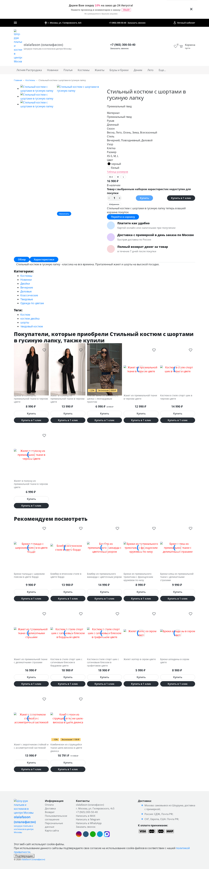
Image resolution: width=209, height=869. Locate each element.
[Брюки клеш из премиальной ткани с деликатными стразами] (177, 547)
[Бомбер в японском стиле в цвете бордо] (67, 547)
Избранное (114, 204)
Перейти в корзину (123, 216)
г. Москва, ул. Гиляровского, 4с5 (95, 808)
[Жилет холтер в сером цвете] (141, 633)
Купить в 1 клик (181, 198)
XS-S (111, 177)
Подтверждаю (24, 856)
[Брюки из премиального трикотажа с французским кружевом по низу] (141, 547)
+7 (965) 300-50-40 (117, 22)
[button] (44, 350)
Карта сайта (52, 830)
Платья (68, 70)
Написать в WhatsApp (89, 823)
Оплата (49, 804)
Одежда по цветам (32, 303)
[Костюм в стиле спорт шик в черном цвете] (177, 369)
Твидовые (26, 299)
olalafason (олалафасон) (90, 804)
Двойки (25, 283)
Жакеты (99, 70)
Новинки (52, 70)
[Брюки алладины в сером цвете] (177, 633)
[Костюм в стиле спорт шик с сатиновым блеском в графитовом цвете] (104, 633)
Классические (29, 295)
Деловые (26, 291)
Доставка (50, 808)
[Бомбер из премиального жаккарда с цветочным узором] (104, 547)
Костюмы (83, 70)
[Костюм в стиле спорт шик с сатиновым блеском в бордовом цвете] (67, 633)
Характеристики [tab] (44, 259)
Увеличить (64, 214)
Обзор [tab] (22, 259)
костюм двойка (30, 318)
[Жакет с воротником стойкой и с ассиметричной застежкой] (31, 718)
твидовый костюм (31, 326)
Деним (138, 70)
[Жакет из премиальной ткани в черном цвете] (141, 369)
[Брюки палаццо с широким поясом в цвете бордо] (31, 547)
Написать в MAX (85, 815)
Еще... (162, 70)
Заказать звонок (136, 22)
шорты (24, 322)
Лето (150, 70)
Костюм (25, 314)
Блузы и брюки (119, 70)
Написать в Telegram (88, 819)
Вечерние (26, 287)
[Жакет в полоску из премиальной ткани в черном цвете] (67, 369)
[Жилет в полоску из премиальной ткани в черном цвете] (31, 454)
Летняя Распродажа (29, 70)
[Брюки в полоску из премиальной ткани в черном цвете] (31, 369)
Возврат (50, 812)
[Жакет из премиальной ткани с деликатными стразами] (31, 633)
